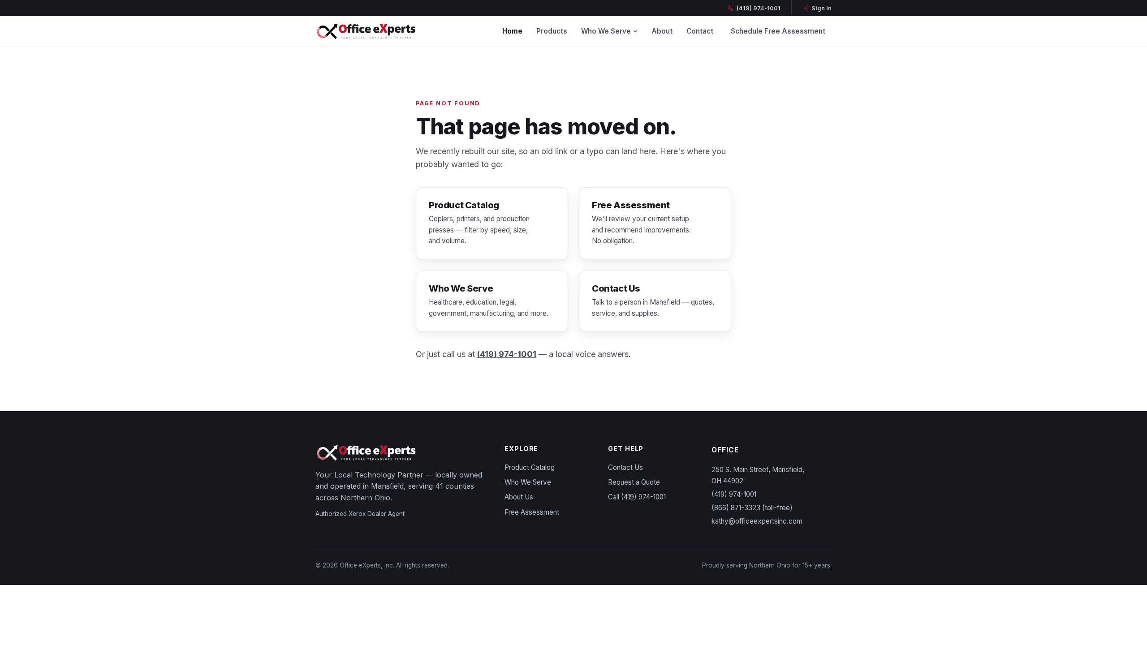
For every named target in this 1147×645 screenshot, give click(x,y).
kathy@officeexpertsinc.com (756, 521)
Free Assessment (532, 512)
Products (551, 31)
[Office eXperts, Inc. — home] (365, 31)
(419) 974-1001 (758, 8)
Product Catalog (530, 467)
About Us (519, 497)
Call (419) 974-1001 (637, 497)
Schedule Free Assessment (778, 31)
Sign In (821, 8)
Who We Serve (606, 31)
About (662, 31)
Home (512, 31)
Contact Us (625, 467)
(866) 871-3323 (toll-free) (752, 507)
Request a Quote (634, 482)
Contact (699, 31)
